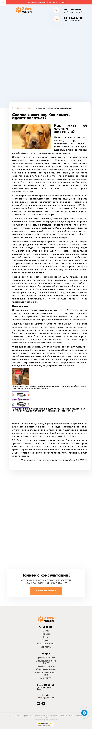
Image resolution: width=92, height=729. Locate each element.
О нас (46, 630)
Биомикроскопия (46, 666)
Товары (46, 633)
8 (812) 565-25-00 (72, 9)
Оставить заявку (46, 590)
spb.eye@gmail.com (46, 698)
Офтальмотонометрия (45, 673)
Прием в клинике (46, 657)
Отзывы (46, 640)
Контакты (46, 646)
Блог (45, 637)
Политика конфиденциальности (46, 720)
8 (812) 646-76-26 (73, 18)
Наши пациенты (46, 643)
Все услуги (46, 677)
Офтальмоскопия (45, 669)
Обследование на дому (46, 661)
